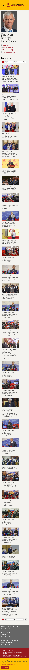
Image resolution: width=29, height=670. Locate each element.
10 (23, 61)
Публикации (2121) (8, 47)
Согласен (5, 667)
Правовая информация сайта (8, 664)
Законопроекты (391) (9, 52)
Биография (6, 45)
